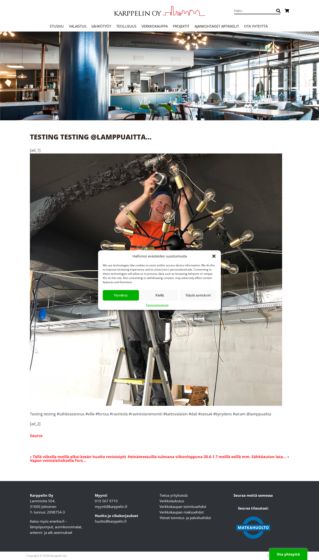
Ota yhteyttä (256, 26)
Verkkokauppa (155, 26)
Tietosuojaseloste (157, 305)
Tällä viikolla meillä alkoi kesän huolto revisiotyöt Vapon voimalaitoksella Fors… (78, 458)
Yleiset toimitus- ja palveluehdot (185, 517)
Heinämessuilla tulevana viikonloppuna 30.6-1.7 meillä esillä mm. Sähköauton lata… (207, 456)
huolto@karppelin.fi (111, 521)
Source (36, 435)
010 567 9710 (106, 501)
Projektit (181, 26)
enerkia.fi (57, 521)
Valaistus (77, 26)
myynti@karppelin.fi (111, 506)
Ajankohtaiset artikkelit (217, 26)
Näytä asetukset (198, 295)
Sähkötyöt (101, 26)
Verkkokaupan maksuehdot (182, 512)
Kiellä (160, 295)
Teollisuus (126, 26)
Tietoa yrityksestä (174, 495)
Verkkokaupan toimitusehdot (183, 506)
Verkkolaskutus (172, 501)
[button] (214, 256)
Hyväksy (121, 295)
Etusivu (57, 26)
